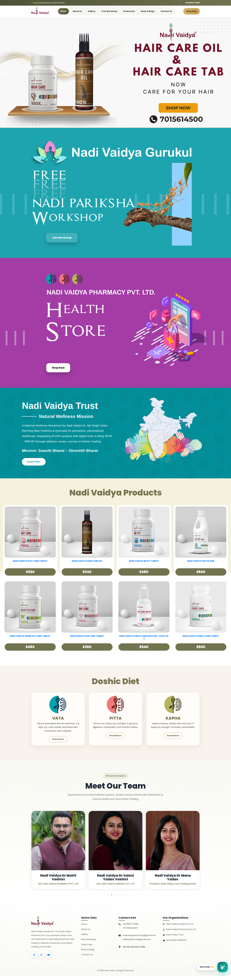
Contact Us (166, 11)
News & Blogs (147, 11)
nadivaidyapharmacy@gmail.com (139, 935)
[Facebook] (34, 955)
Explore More (34, 462)
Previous (6, 72)
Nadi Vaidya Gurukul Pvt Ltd (179, 923)
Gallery (91, 11)
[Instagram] (41, 955)
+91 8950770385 (131, 923)
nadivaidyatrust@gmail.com (137, 939)
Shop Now (191, 11)
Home (63, 11)
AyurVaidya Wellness (176, 940)
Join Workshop (62, 237)
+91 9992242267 (130, 928)
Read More (58, 739)
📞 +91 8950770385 (191, 2)
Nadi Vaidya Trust (175, 934)
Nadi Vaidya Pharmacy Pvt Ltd (181, 929)
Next (225, 72)
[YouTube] (48, 955)
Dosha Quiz (129, 11)
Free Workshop (109, 11)
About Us (77, 11)
